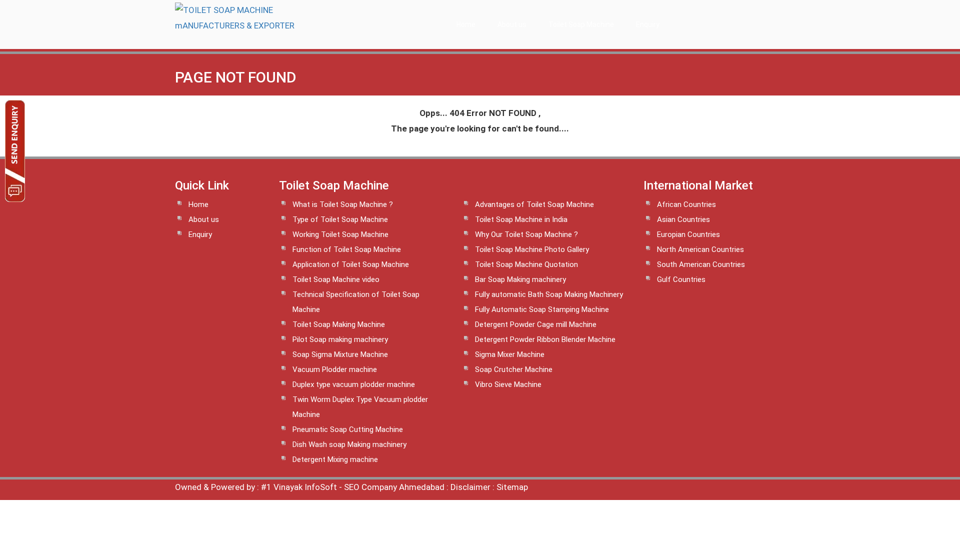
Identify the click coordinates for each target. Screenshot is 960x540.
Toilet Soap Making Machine (338, 324)
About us (512, 24)
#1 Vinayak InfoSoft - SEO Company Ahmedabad (352, 487)
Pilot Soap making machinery (340, 339)
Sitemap (512, 487)
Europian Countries (688, 234)
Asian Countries (683, 219)
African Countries (686, 204)
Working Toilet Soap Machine (340, 234)
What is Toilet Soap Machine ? (342, 204)
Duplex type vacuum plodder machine (353, 384)
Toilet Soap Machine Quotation (526, 264)
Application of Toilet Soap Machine (350, 264)
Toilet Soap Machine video (336, 279)
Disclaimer (470, 487)
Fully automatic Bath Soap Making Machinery (549, 294)
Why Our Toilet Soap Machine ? (526, 234)
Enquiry (648, 24)
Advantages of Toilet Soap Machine (534, 204)
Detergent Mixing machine (335, 459)
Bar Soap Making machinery (520, 279)
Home (466, 24)
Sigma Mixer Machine (509, 354)
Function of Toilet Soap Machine (346, 249)
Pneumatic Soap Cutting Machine (347, 429)
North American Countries (700, 249)
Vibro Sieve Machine (508, 384)
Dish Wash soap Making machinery (349, 444)
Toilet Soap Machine (581, 24)
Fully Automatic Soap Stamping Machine (542, 309)
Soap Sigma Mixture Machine (340, 354)
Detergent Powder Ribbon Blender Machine (545, 339)
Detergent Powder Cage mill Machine (535, 324)
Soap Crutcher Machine (513, 369)
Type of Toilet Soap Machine (340, 219)
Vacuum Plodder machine (334, 369)
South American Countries (701, 264)
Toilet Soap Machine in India (521, 219)
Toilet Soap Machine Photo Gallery (532, 249)
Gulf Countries (681, 279)
